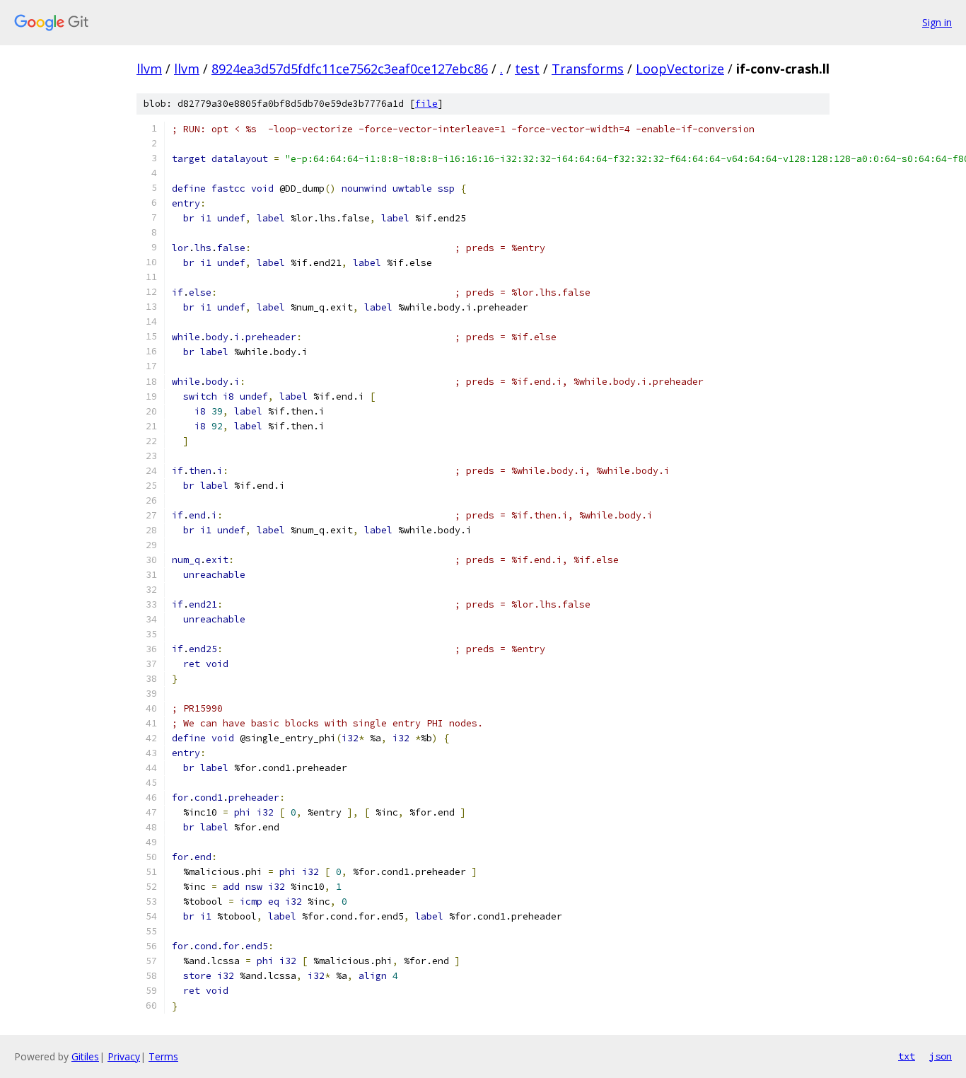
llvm (149, 68)
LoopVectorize (680, 68)
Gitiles (85, 1056)
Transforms (588, 68)
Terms (163, 1056)
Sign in (937, 22)
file (426, 104)
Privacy (123, 1056)
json (940, 1056)
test (527, 68)
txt (906, 1056)
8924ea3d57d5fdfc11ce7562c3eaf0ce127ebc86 (349, 68)
